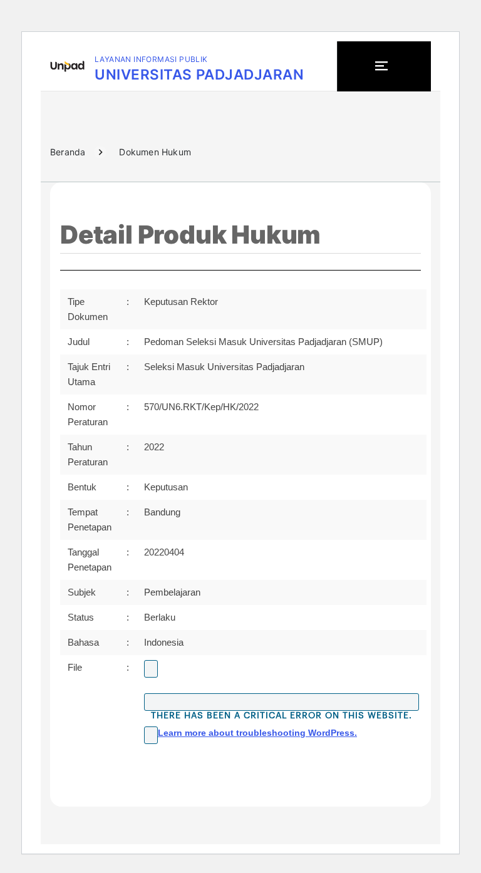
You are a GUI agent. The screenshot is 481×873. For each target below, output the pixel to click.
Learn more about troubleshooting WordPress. (257, 733)
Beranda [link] (67, 152)
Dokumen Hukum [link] (155, 152)
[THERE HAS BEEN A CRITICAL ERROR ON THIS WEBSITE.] (281, 702)
